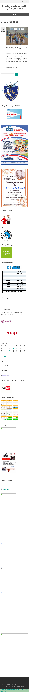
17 (9, 350)
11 (13, 348)
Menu (23, 1)
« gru (2, 356)
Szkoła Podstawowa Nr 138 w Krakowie (14, 7)
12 (17, 348)
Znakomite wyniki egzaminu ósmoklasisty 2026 (11, 312)
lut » (5, 356)
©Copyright (5, 684)
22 (1, 351)
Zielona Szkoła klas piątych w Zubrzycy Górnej (11, 314)
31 (9, 353)
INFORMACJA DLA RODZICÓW (8, 301)
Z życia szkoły (17, 67)
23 (5, 351)
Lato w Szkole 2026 (5, 309)
